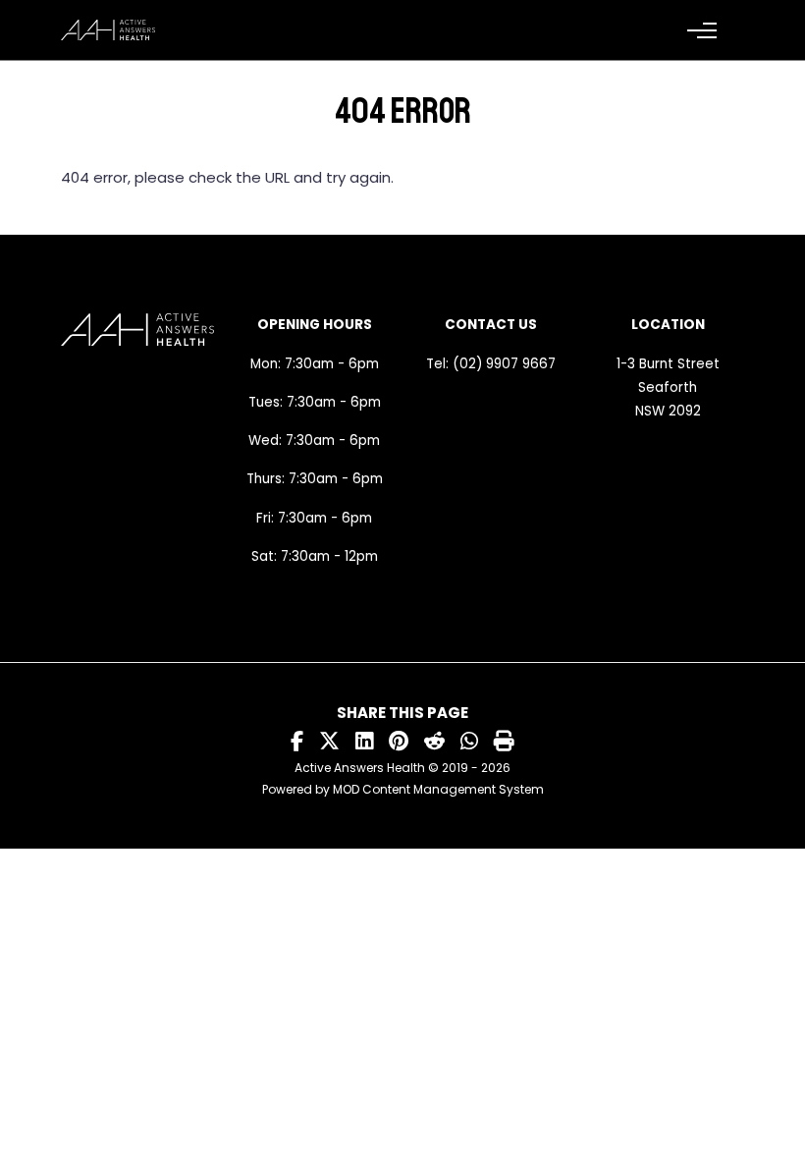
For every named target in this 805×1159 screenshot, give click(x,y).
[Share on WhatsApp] (469, 741)
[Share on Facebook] (297, 741)
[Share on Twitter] (329, 741)
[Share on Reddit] (434, 741)
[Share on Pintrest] (398, 741)
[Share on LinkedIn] (364, 741)
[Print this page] (504, 741)
